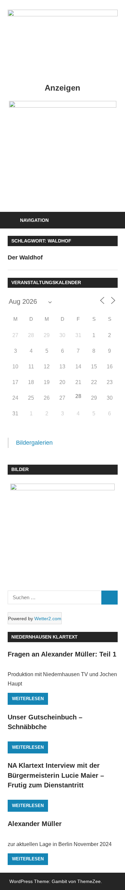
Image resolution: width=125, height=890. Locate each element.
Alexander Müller (35, 823)
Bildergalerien (34, 442)
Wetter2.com (47, 618)
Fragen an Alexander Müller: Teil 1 (62, 654)
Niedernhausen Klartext (44, 637)
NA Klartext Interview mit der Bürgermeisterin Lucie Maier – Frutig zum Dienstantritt (56, 775)
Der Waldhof (25, 257)
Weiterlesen (28, 698)
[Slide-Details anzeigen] (62, 142)
